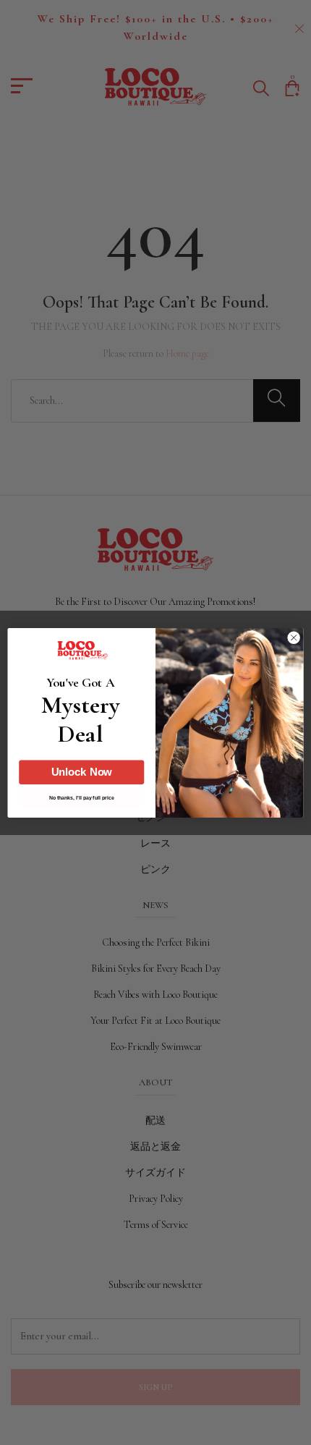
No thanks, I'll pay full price (81, 797)
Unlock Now (81, 771)
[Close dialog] (293, 637)
